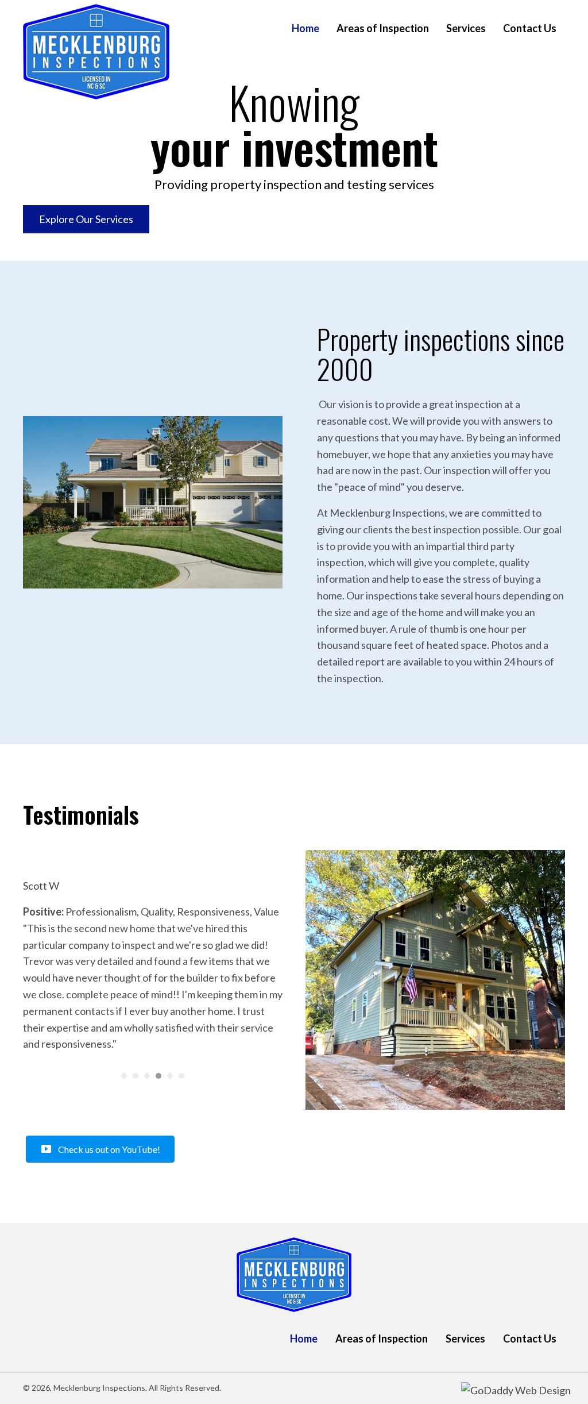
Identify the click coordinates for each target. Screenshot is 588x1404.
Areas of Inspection (381, 1338)
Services (465, 1338)
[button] (86, 219)
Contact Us (529, 1338)
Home (304, 1338)
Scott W (41, 885)
